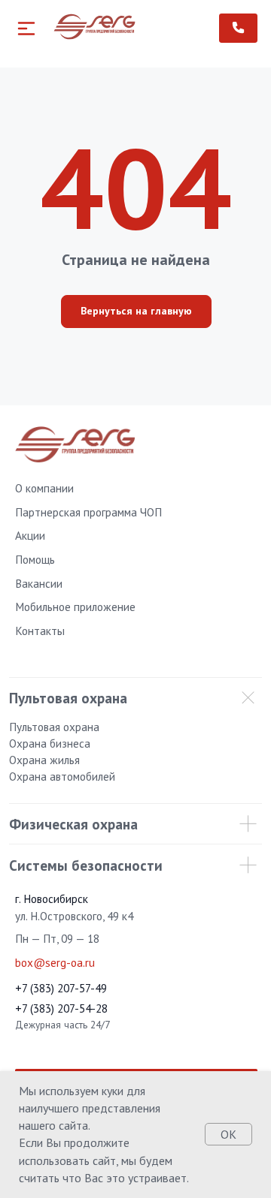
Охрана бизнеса (49, 743)
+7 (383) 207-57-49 (61, 987)
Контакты (40, 630)
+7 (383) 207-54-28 (61, 1008)
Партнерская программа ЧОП (88, 511)
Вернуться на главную (136, 311)
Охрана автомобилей (62, 776)
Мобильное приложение (75, 606)
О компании (44, 487)
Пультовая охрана (54, 726)
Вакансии (38, 583)
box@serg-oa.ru (55, 962)
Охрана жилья (44, 759)
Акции (30, 535)
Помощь (35, 559)
